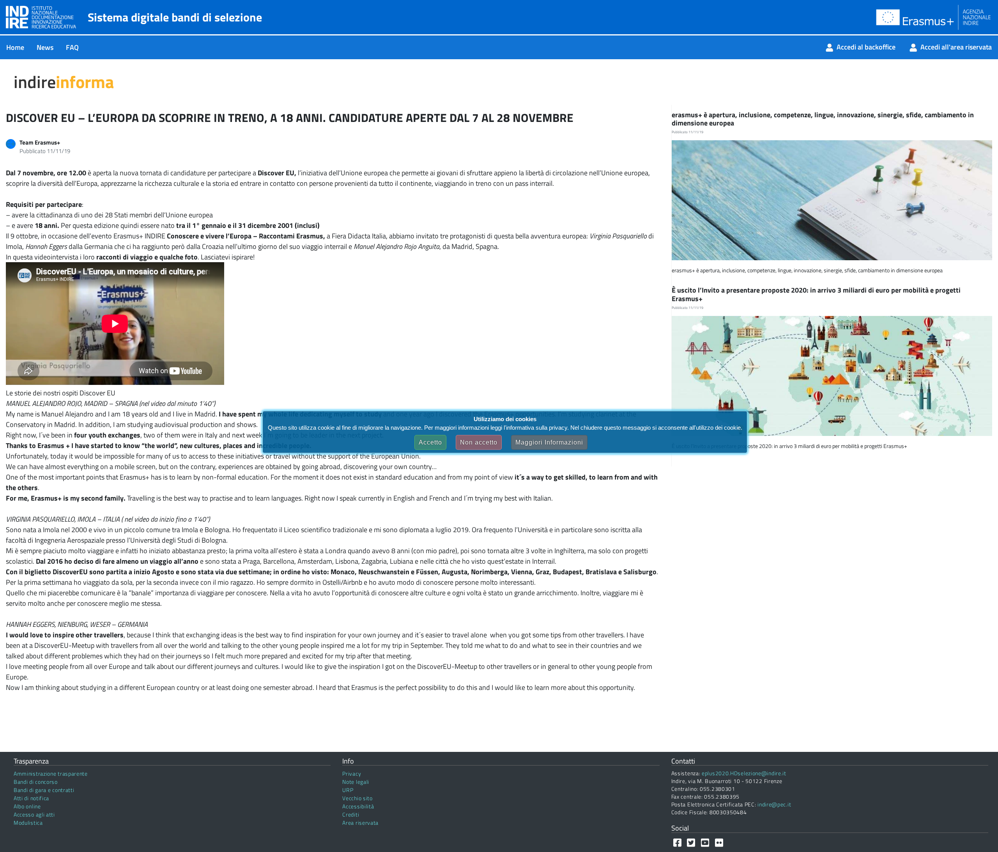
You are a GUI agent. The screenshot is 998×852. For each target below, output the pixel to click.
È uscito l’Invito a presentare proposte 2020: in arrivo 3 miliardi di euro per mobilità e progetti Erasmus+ (816, 294)
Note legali (355, 782)
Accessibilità (358, 806)
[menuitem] (15, 47)
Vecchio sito (357, 798)
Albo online (27, 806)
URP (347, 790)
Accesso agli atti (34, 814)
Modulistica (28, 822)
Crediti (350, 814)
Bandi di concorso (36, 782)
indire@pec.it (774, 804)
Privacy (351, 773)
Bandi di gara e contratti (44, 790)
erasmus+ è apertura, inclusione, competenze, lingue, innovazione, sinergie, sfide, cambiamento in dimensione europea (823, 119)
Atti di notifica (31, 798)
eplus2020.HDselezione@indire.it (744, 773)
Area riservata (360, 822)
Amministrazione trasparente (51, 773)
